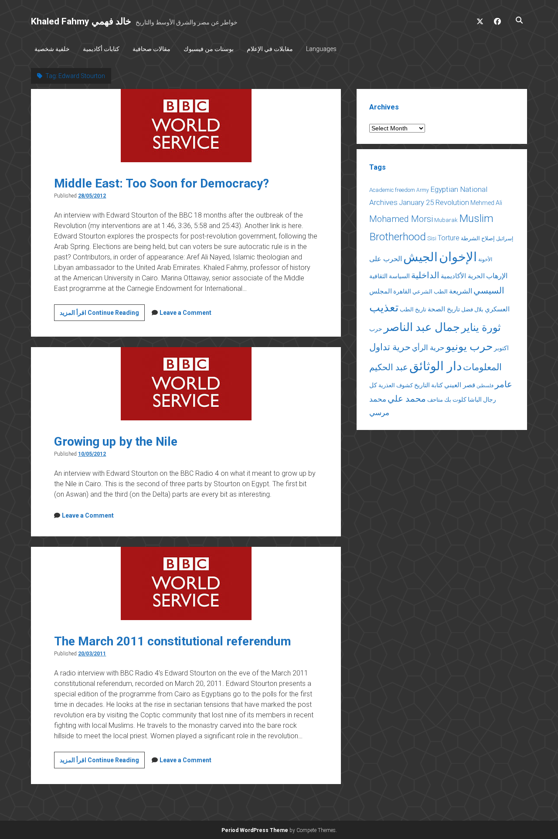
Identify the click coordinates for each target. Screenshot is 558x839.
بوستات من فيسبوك (209, 48)
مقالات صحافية (151, 48)
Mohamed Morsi (401, 219)
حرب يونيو (469, 346)
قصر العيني (459, 385)
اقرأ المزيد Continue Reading (102, 315)
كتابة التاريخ (428, 385)
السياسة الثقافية (389, 276)
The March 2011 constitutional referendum (172, 641)
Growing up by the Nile (115, 441)
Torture (448, 238)
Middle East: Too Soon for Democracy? (161, 183)
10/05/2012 (92, 454)
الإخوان (458, 256)
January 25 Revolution (434, 202)
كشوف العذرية (395, 385)
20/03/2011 (92, 654)
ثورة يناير (481, 327)
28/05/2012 (92, 196)
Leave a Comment (185, 312)
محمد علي (407, 399)
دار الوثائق (435, 366)
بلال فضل (472, 309)
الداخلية (425, 275)
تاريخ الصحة (444, 309)
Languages (321, 48)
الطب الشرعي (430, 291)
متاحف (435, 399)
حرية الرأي (428, 347)
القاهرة (402, 291)
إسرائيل (504, 238)
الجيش (420, 257)
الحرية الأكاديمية (463, 276)
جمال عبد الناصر (422, 327)
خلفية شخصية (52, 48)
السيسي (488, 290)
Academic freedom (392, 190)
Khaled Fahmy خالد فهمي (81, 21)
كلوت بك (455, 399)
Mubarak (446, 220)
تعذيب (383, 307)
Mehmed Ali (486, 202)
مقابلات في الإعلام (270, 48)
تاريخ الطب (413, 309)
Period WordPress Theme (254, 830)
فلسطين (484, 386)
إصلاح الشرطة (478, 238)
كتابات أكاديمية (101, 48)
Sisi (431, 238)
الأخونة (485, 259)
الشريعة (460, 291)
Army (422, 190)
